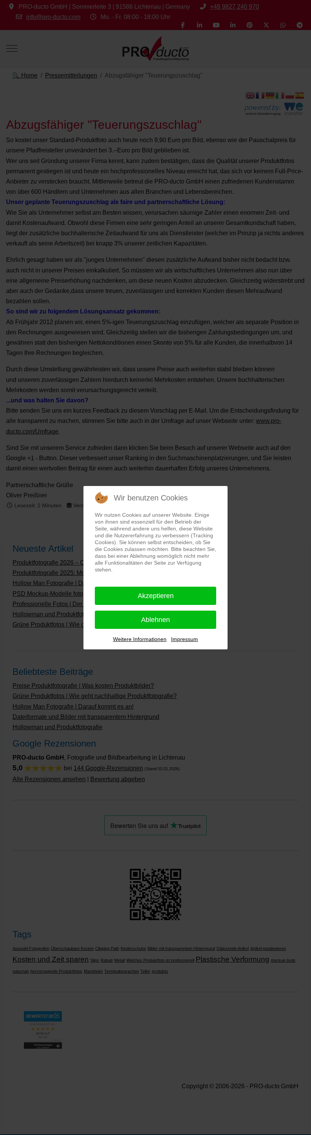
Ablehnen (155, 620)
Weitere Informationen (139, 639)
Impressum (184, 639)
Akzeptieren (156, 596)
